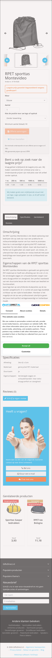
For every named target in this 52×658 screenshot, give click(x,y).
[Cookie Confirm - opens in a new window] (40, 305)
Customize (26, 352)
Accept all (26, 346)
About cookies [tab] (26, 311)
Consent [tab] (9, 311)
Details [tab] (43, 311)
